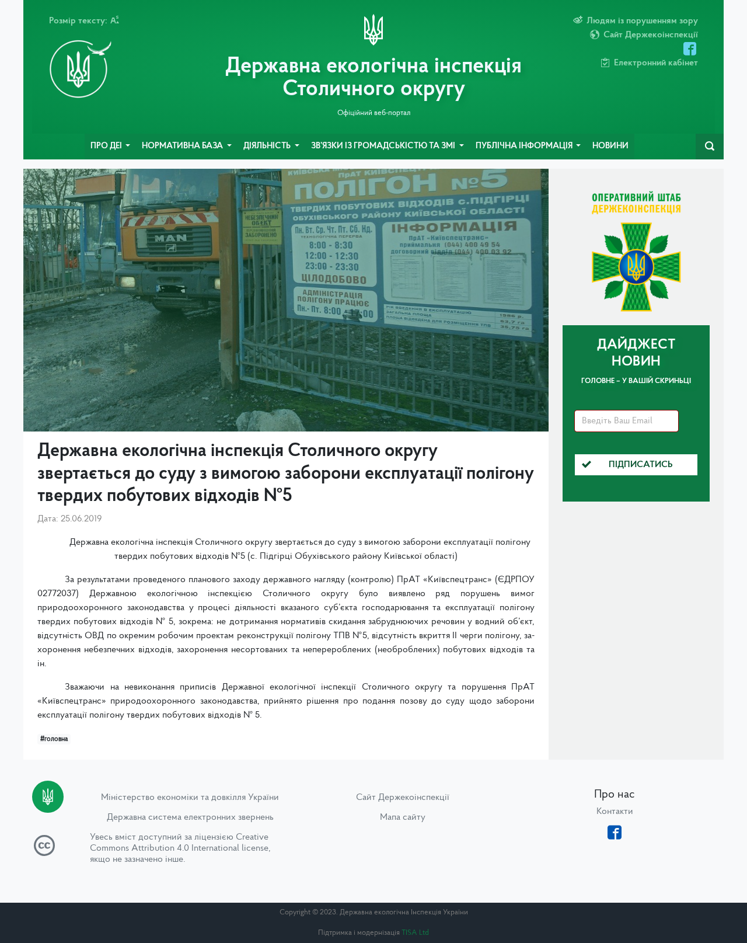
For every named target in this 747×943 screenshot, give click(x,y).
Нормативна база (183, 146)
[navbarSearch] (710, 146)
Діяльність (267, 146)
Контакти (614, 811)
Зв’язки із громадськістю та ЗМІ (384, 146)
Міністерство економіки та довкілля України (190, 797)
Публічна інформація (525, 146)
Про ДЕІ (107, 146)
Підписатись (641, 464)
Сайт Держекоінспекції (402, 797)
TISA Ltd (415, 933)
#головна (54, 739)
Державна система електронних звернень (190, 817)
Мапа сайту (402, 817)
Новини (610, 146)
